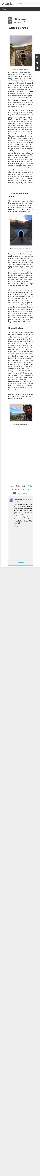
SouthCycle (26, 489)
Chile (19, 489)
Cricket (30, 486)
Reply (16, 526)
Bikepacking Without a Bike (21, 20)
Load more (21, 563)
